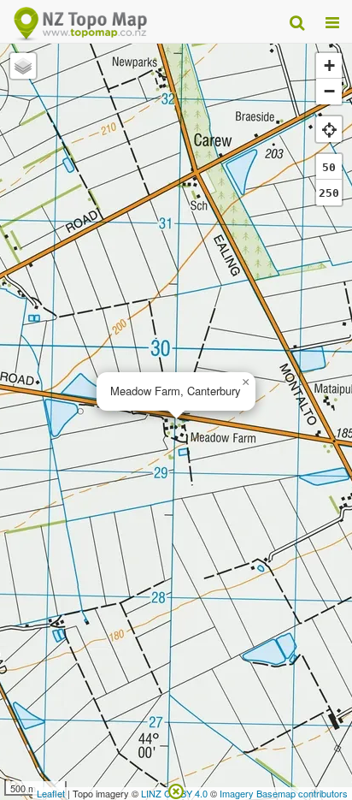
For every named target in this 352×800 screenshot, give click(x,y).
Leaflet (51, 793)
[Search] (297, 21)
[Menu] (332, 21)
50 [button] (329, 167)
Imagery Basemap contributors (284, 793)
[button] (245, 382)
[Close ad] (176, 790)
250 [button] (329, 193)
